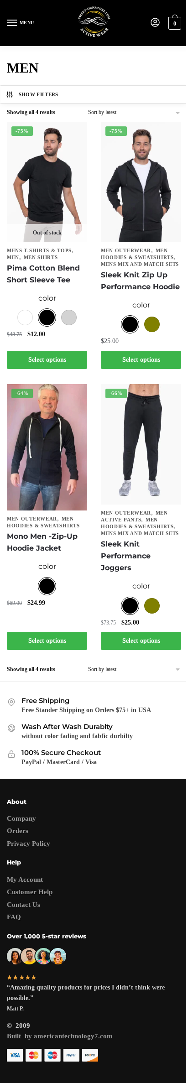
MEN (13, 257)
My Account (25, 879)
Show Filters (38, 94)
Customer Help (29, 892)
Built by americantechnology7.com (60, 1036)
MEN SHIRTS (41, 257)
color (47, 298)
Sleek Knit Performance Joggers (126, 556)
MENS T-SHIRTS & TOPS (39, 250)
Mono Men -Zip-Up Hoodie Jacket (42, 542)
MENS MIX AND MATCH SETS (140, 264)
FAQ (14, 917)
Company (21, 818)
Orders (17, 830)
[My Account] (155, 23)
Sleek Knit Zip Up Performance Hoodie (140, 281)
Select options (47, 359)
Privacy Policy (28, 843)
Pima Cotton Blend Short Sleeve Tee (43, 274)
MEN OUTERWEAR (126, 250)
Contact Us (23, 904)
